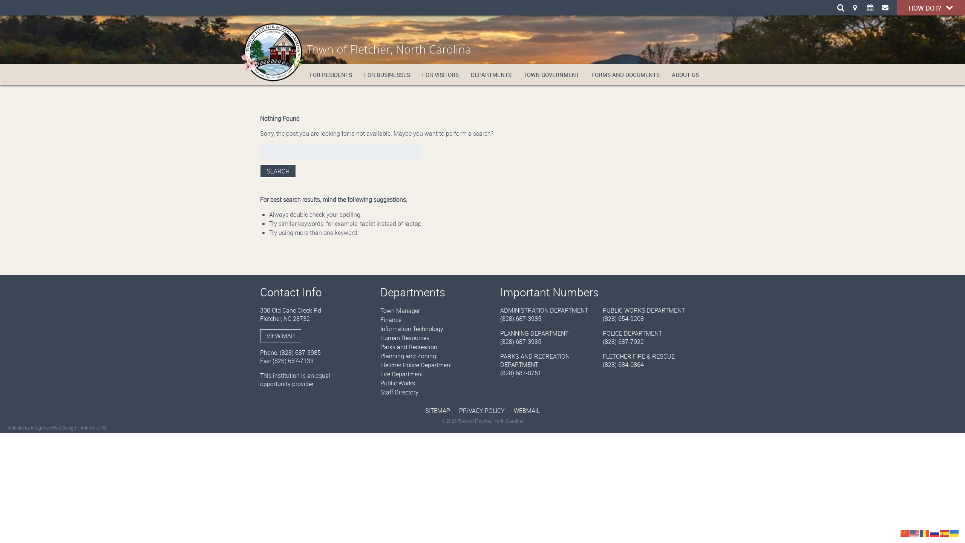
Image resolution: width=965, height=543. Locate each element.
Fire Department (401, 374)
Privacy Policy (482, 410)
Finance (390, 320)
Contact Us (885, 7)
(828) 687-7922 (623, 341)
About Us (685, 74)
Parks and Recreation (408, 347)
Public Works (397, 383)
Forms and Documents (625, 74)
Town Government (551, 74)
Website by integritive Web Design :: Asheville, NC (57, 428)
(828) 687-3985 (300, 352)
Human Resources (404, 338)
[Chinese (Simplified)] (905, 533)
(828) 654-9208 (623, 318)
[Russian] (935, 533)
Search (278, 171)
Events (870, 7)
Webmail (527, 410)
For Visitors (440, 74)
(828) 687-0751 (520, 373)
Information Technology (411, 329)
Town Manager (400, 311)
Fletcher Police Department (416, 365)
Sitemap (437, 410)
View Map (281, 336)
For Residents (330, 74)
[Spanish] (945, 533)
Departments (491, 74)
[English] (915, 533)
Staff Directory (399, 392)
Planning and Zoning (408, 356)
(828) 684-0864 (623, 364)
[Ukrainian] (954, 533)
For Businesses (387, 74)
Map (855, 7)
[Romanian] (925, 533)
